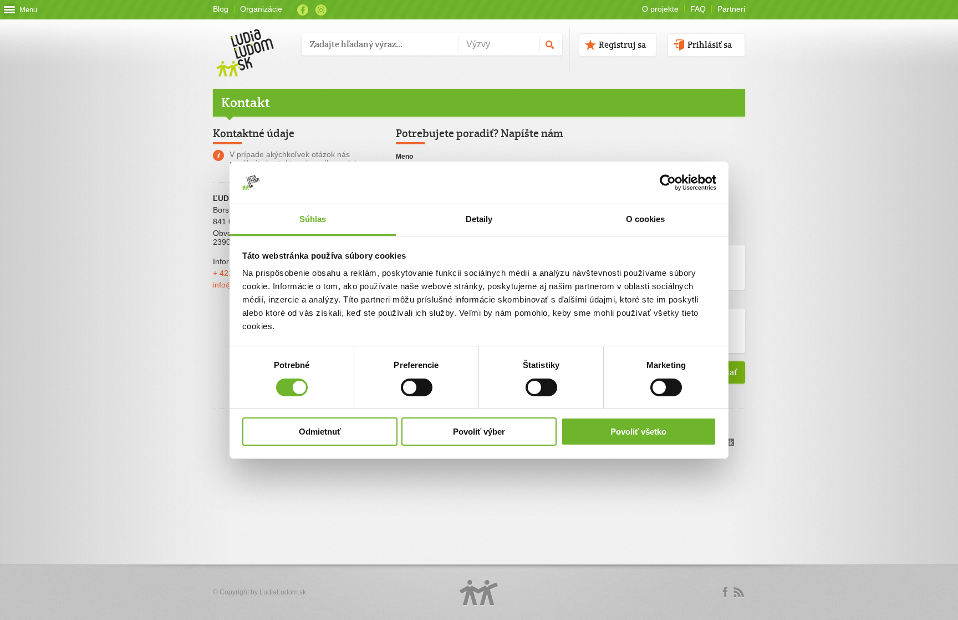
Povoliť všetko (638, 431)
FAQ (698, 9)
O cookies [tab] (645, 219)
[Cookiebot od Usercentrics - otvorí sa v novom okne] (667, 182)
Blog (220, 9)
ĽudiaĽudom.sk (282, 592)
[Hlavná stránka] (253, 41)
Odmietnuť (320, 431)
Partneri (731, 9)
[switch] (416, 387)
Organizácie (261, 9)
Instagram (321, 10)
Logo (479, 592)
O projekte (660, 9)
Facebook (302, 10)
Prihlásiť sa (709, 45)
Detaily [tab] (479, 219)
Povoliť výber (479, 431)
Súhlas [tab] (313, 219)
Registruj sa (622, 45)
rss (738, 592)
